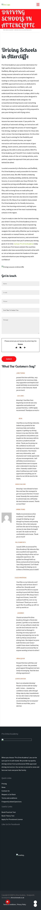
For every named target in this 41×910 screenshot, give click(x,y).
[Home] (6, 4)
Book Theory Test (8, 816)
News (3, 787)
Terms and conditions (9, 798)
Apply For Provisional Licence (12, 819)
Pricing (4, 784)
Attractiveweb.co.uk (17, 898)
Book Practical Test (9, 812)
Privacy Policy (21, 904)
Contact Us (6, 791)
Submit (9, 359)
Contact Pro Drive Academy (23, 244)
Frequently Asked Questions (12, 802)
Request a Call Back (9, 794)
